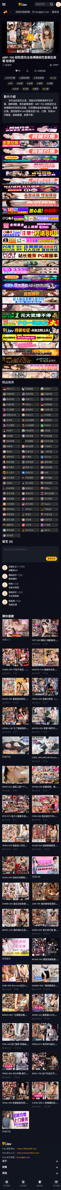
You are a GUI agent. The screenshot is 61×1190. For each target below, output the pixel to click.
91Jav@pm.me (23, 1157)
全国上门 (6, 639)
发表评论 (51, 558)
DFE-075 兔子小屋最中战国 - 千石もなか (21, 816)
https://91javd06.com (27, 1148)
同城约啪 (6, 756)
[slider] (17, 50)
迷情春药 (6, 958)
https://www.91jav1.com (28, 1153)
